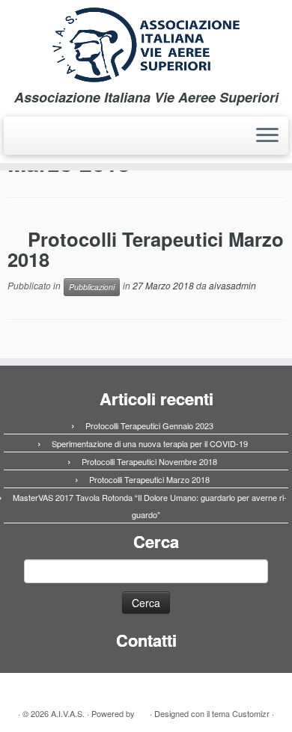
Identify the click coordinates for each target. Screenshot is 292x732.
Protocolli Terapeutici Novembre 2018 (149, 461)
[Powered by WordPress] (142, 710)
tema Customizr (241, 713)
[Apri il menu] (267, 136)
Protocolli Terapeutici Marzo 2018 (145, 249)
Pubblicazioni (92, 286)
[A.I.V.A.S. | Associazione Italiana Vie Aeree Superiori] (146, 44)
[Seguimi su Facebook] (16, 140)
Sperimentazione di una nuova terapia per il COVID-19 (150, 443)
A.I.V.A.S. (68, 713)
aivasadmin (232, 285)
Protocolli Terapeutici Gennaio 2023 (149, 425)
